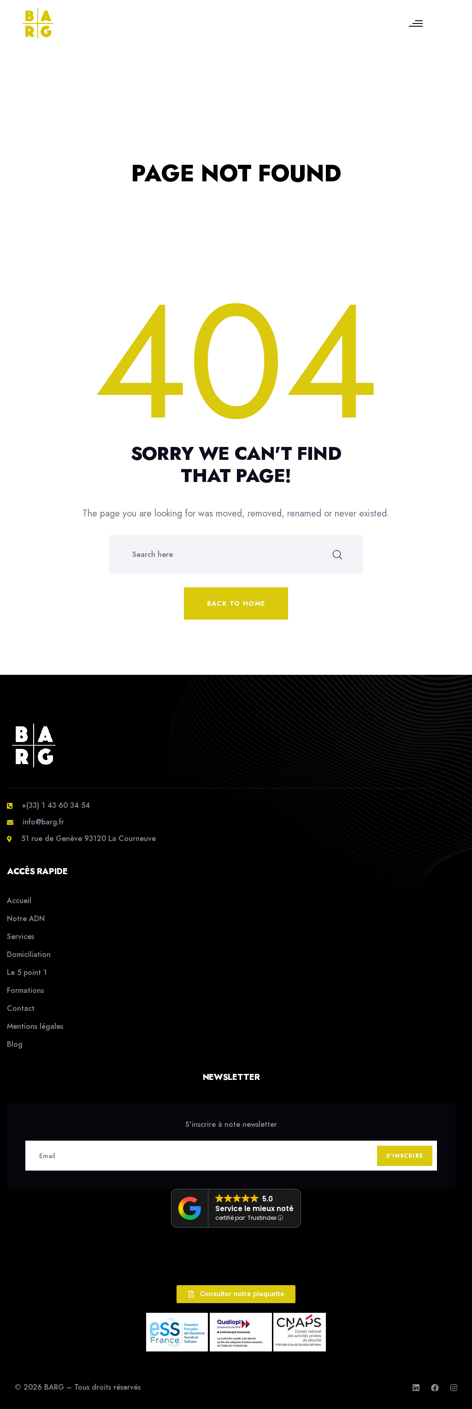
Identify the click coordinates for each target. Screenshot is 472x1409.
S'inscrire (404, 1156)
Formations (25, 990)
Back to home (236, 603)
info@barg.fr (43, 822)
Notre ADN (26, 918)
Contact (21, 1008)
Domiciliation (29, 954)
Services (20, 936)
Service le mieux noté (254, 1208)
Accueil (19, 900)
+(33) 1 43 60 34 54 (56, 805)
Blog (15, 1044)
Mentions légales (35, 1026)
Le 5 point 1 (27, 972)
